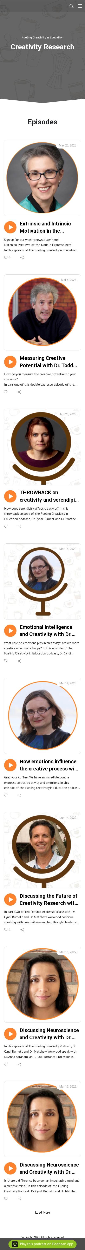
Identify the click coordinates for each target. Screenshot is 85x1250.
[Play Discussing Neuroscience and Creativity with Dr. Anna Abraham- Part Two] (10, 1034)
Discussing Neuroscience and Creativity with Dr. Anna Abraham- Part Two (49, 1034)
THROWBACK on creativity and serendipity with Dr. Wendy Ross (50, 496)
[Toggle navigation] (80, 6)
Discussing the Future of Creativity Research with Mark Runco (48, 900)
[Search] (71, 6)
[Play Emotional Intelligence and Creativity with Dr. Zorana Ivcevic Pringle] (10, 631)
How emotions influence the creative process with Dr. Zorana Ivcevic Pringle (49, 765)
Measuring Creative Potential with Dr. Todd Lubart (46, 362)
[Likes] (6, 392)
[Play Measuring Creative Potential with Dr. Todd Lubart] (10, 362)
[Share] (22, 257)
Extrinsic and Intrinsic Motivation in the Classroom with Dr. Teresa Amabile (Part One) (45, 227)
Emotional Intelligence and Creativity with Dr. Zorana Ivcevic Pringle (46, 631)
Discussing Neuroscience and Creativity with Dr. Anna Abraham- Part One (49, 1169)
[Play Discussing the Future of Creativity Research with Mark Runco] (10, 899)
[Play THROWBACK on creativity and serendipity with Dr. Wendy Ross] (10, 496)
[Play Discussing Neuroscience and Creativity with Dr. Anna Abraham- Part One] (10, 1168)
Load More (42, 1212)
